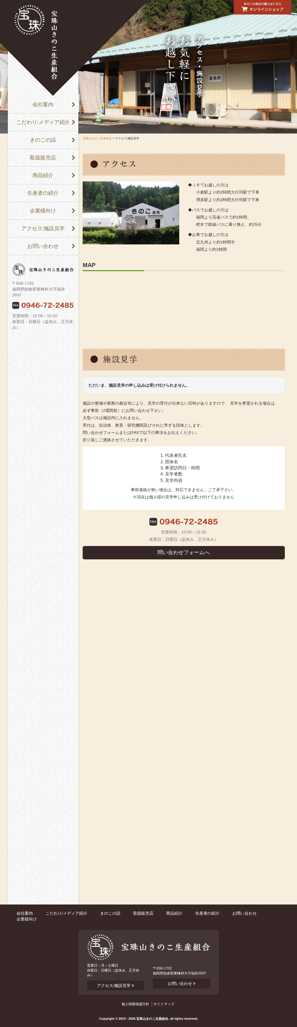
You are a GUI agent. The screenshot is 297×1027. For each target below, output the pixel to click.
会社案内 (42, 104)
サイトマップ (163, 1004)
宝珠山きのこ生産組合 (97, 138)
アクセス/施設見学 (43, 228)
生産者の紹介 (43, 193)
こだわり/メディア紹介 (43, 122)
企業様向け (43, 211)
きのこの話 (43, 140)
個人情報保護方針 (135, 1004)
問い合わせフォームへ (183, 552)
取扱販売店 (43, 158)
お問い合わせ (43, 246)
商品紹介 (42, 175)
